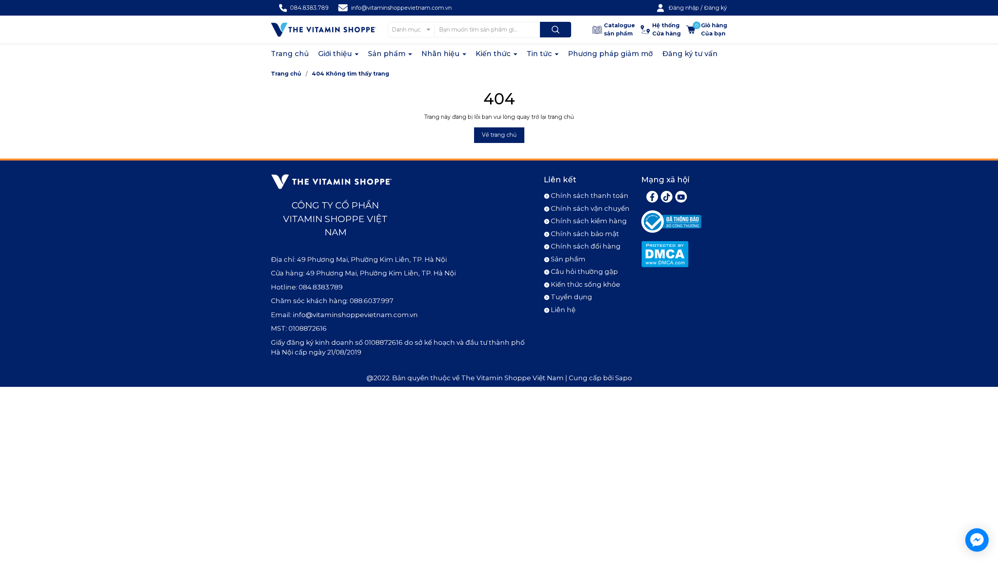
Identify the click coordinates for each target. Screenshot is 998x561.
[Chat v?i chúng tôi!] (977, 540)
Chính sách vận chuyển (590, 208)
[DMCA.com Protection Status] (664, 254)
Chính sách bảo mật (585, 234)
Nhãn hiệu (441, 53)
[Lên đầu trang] (985, 511)
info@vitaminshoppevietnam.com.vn (401, 7)
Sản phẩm (387, 53)
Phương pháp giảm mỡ (610, 53)
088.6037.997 (371, 301)
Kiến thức (494, 53)
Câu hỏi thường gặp (584, 271)
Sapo (623, 378)
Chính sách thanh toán (589, 195)
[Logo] (323, 29)
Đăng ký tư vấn (690, 53)
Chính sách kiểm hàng (589, 221)
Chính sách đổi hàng (586, 246)
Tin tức (540, 53)
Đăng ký (715, 7)
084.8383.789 (309, 7)
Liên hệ (563, 310)
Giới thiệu (336, 53)
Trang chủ (290, 53)
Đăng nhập (684, 7)
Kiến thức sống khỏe (585, 284)
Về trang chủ (499, 134)
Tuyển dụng (571, 297)
